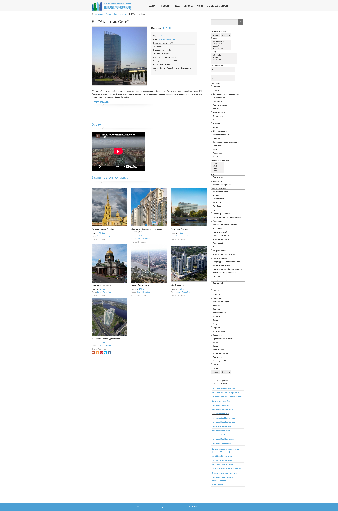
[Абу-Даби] (224, 55)
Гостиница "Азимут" (180, 229)
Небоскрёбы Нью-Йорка (223, 418)
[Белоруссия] (221, 48)
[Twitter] (105, 352)
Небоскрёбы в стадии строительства (222, 478)
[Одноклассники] (97, 352)
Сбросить (226, 35)
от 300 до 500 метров (222, 456)
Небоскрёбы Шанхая (221, 435)
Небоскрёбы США (220, 414)
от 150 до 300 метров (222, 460)
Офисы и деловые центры (224, 473)
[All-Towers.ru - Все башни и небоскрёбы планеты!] (112, 5)
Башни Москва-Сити (221, 401)
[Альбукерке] (224, 62)
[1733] (217, 164)
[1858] (217, 166)
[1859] (217, 168)
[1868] (217, 170)
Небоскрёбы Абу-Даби (222, 409)
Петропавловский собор (103, 229)
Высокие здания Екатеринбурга (227, 397)
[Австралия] (221, 44)
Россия (108, 14)
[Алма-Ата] (224, 60)
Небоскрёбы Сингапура (223, 439)
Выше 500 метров (217, 6)
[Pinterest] (101, 352)
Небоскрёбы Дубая (221, 405)
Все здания (98, 14)
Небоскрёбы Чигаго (221, 426)
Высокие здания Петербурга (225, 392)
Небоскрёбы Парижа (221, 443)
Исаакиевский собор (101, 285)
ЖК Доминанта (177, 285)
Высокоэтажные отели (222, 464)
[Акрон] (224, 57)
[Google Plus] (93, 352)
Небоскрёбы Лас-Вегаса (223, 422)
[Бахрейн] (221, 46)
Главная (152, 6)
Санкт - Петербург (167, 39)
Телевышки (217, 484)
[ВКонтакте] (109, 352)
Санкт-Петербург (120, 14)
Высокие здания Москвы (223, 388)
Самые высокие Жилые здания (226, 469)
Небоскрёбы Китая (221, 430)
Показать (215, 35)
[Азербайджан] (221, 41)
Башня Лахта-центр (140, 285)
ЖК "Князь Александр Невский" (106, 339)
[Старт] (240, 22)
